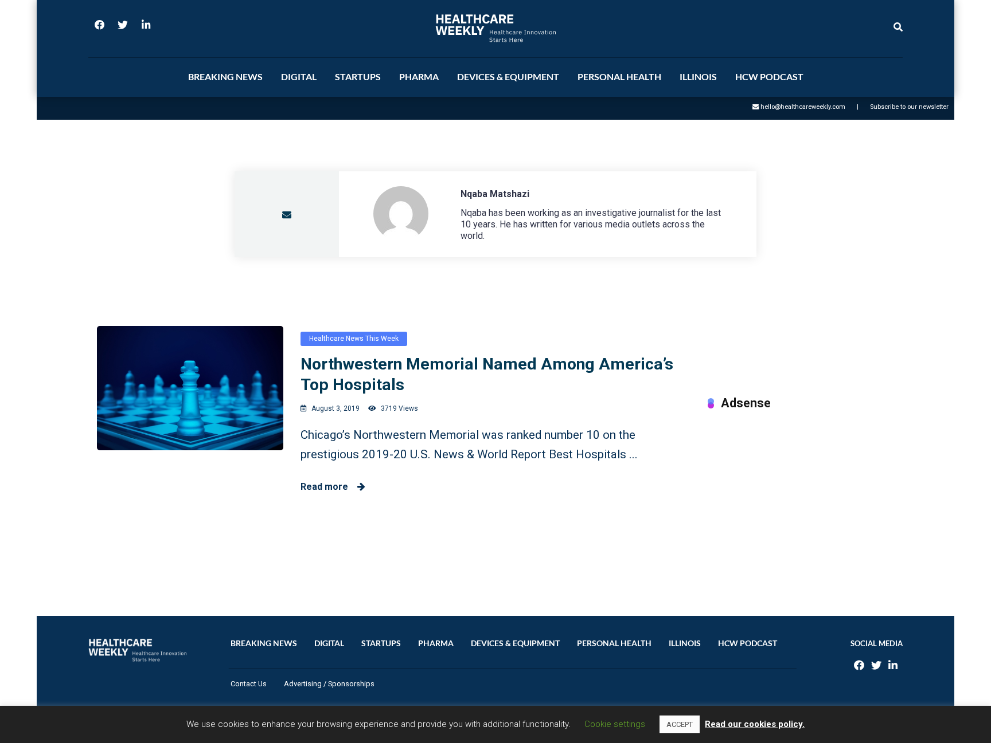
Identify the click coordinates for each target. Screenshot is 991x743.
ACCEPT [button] (679, 724)
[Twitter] (122, 28)
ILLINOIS (698, 76)
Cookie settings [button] (614, 724)
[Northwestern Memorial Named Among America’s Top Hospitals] (190, 388)
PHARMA (419, 76)
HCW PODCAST (769, 76)
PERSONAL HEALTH (619, 76)
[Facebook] (99, 28)
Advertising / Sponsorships (329, 683)
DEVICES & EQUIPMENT (508, 76)
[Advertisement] (801, 501)
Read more (329, 486)
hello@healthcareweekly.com (802, 107)
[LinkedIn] (145, 28)
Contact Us (249, 683)
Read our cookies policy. (755, 724)
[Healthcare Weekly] (495, 28)
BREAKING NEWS (225, 76)
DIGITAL (299, 76)
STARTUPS (358, 76)
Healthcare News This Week (354, 339)
